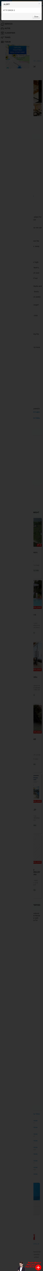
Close (36, 17)
